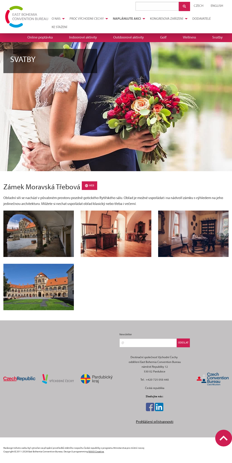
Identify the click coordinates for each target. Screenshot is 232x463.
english (217, 6)
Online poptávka (40, 37)
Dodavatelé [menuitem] (201, 19)
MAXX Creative (96, 452)
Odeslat (183, 342)
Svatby (217, 37)
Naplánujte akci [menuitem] (127, 19)
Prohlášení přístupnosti (154, 422)
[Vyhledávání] (184, 6)
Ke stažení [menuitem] (59, 27)
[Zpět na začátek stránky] (223, 438)
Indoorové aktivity (83, 37)
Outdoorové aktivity (128, 37)
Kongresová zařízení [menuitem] (166, 19)
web (91, 185)
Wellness (189, 37)
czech (198, 6)
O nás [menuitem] (56, 19)
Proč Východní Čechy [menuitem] (87, 19)
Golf (163, 37)
